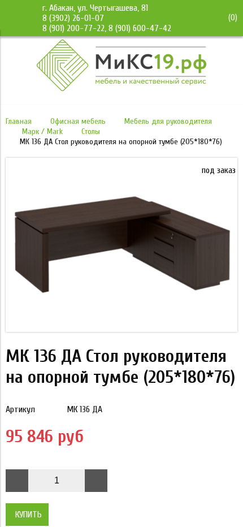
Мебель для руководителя (168, 121)
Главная (19, 121)
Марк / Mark (42, 131)
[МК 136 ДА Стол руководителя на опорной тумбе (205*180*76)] (121, 329)
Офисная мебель (78, 121)
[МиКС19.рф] (121, 88)
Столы (90, 131)
